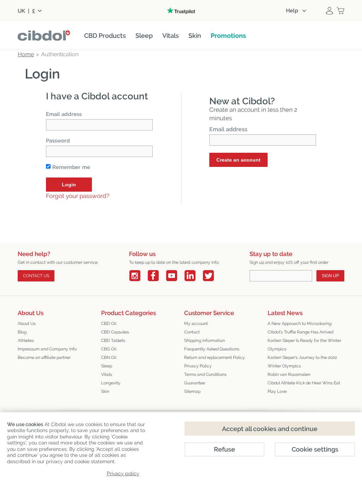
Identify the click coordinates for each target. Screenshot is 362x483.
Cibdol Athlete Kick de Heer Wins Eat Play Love (304, 387)
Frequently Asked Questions (211, 349)
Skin (105, 391)
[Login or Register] (329, 11)
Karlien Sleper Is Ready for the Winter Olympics (304, 344)
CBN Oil (108, 357)
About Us (27, 323)
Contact (192, 332)
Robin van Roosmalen (289, 374)
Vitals (106, 374)
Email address (64, 114)
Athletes (26, 340)
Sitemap (192, 391)
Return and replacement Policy (214, 357)
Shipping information (204, 340)
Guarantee (194, 382)
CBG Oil (108, 349)
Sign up (330, 275)
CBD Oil (108, 323)
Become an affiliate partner (44, 357)
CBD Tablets (113, 340)
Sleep (106, 365)
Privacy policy (123, 473)
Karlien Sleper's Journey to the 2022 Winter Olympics (302, 361)
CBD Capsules (115, 332)
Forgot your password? (77, 195)
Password (58, 141)
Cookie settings (315, 449)
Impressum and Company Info (47, 349)
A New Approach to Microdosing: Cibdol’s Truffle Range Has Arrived (300, 327)
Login (69, 184)
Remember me (71, 167)
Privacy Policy (198, 365)
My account (196, 323)
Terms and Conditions (205, 374)
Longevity (111, 382)
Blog (22, 332)
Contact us (36, 275)
